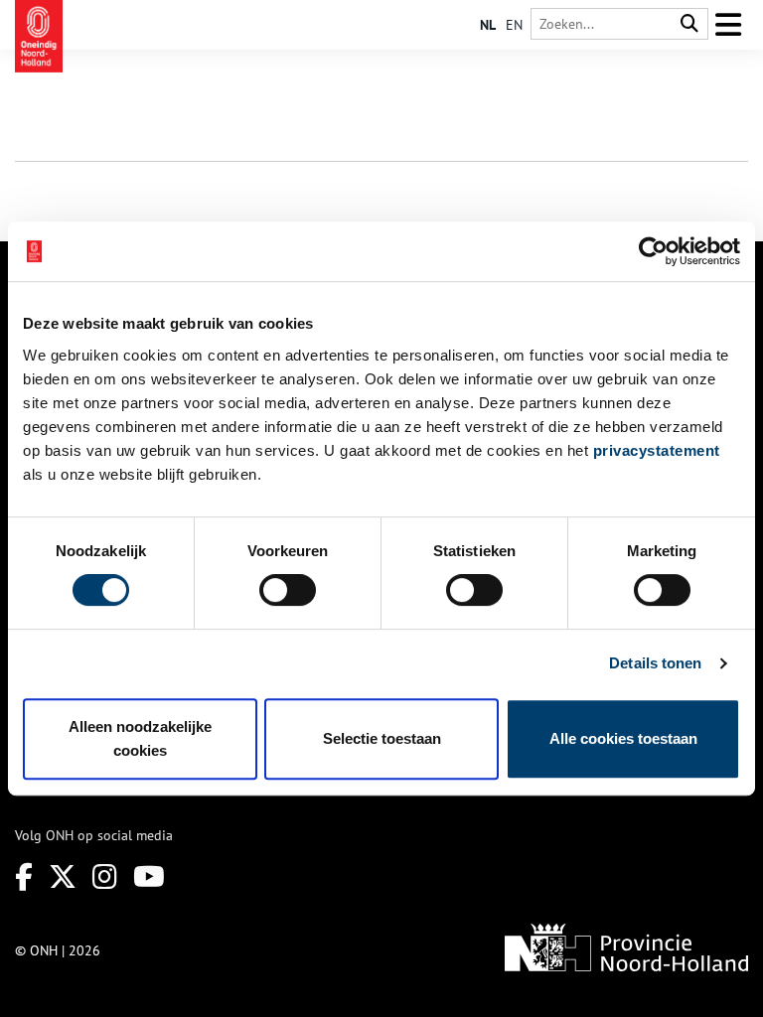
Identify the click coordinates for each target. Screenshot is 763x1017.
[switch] (287, 590)
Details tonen (655, 662)
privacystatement (656, 450)
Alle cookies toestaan (623, 738)
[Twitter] (62, 876)
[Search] (689, 24)
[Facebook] (24, 876)
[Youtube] (149, 876)
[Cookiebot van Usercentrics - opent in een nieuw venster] (653, 251)
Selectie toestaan (382, 738)
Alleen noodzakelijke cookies (140, 738)
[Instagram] (104, 876)
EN (514, 25)
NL (488, 25)
